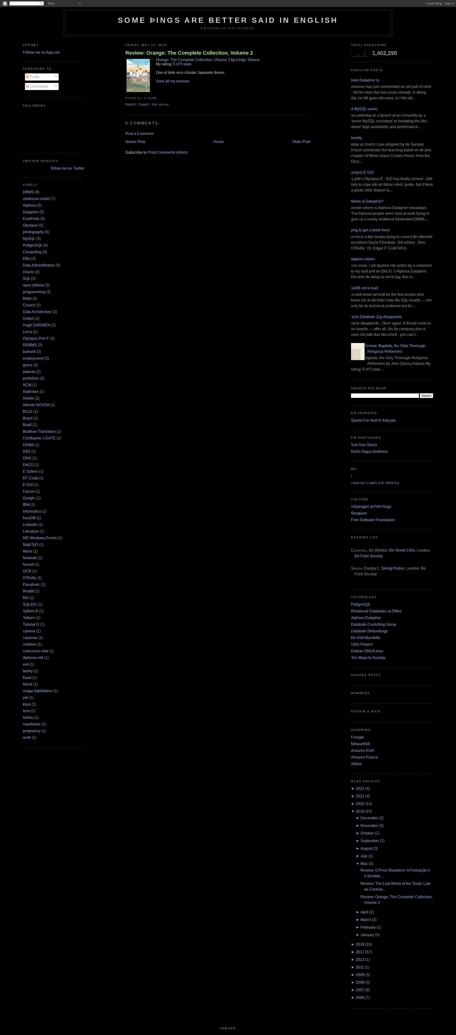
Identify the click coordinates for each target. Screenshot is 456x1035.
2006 (360, 998)
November (369, 826)
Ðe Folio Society (368, 556)
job (25, 698)
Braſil (27, 425)
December (369, 818)
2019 (360, 811)
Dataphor (30, 212)
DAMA (28, 445)
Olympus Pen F (36, 338)
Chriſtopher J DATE (39, 438)
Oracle (28, 272)
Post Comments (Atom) (167, 152)
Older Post (301, 142)
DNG (27, 458)
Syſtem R (30, 611)
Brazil (28, 418)
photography (33, 232)
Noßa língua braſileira (369, 451)
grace (27, 365)
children (29, 644)
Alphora (29, 205)
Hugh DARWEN (36, 325)
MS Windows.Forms (40, 538)
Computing (32, 252)
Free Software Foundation (373, 520)
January (367, 935)
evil (26, 664)
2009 (360, 975)
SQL (26, 279)
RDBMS (30, 345)
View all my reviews (172, 81)
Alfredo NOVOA (36, 405)
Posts (34, 77)
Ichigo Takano (248, 60)
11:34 (152, 98)
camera (29, 631)
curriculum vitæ (35, 651)
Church (29, 305)
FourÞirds (31, 219)
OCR (27, 571)
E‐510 (28, 485)
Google (29, 498)
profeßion (31, 378)
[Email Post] (157, 98)
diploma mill (33, 658)
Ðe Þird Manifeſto (365, 638)
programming (34, 292)
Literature (31, 531)
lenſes (28, 717)
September (370, 841)
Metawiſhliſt (360, 744)
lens (26, 711)
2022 (360, 789)
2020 (360, 804)
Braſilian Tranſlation (39, 431)
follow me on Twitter (67, 168)
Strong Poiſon (392, 568)
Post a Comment (139, 134)
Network (30, 558)
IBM (26, 505)
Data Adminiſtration (39, 265)
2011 (360, 967)
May (364, 864)
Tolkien (29, 618)
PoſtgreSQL (32, 245)
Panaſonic (31, 584)
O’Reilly (29, 578)
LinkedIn (30, 525)
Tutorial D (31, 624)
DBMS (28, 192)
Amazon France (364, 757)
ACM (27, 385)
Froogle (357, 737)
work (27, 737)
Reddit (28, 591)
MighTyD (30, 545)
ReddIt (130, 104)
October (367, 833)
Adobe (28, 398)
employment (33, 358)
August (366, 848)
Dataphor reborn (361, 259)
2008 (360, 982)
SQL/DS (30, 604)
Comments (38, 86)
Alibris (356, 764)
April (364, 912)
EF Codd (30, 478)
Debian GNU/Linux (367, 651)
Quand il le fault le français (373, 420)
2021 (360, 796)
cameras (30, 638)
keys (27, 704)
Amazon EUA (362, 751)
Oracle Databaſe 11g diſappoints (374, 317)
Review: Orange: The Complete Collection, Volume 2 (189, 53)
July (364, 856)
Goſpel (28, 318)
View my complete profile (375, 483)
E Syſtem (30, 471)
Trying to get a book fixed (368, 230)
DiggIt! (144, 104)
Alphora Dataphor (366, 618)
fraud (27, 678)
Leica (27, 332)
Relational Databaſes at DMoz (376, 611)
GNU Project (361, 644)
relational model (36, 199)
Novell (28, 565)
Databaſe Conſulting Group (373, 624)
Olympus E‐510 (360, 172)
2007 (360, 990)
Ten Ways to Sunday (368, 658)
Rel (26, 598)
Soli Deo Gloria (364, 445)
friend (27, 684)
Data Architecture (37, 312)
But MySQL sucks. (362, 109)
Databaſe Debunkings (369, 631)
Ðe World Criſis (402, 550)
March (366, 920)
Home (219, 142)
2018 (360, 944)
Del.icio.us (160, 104)
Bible (27, 298)
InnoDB (29, 518)
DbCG (28, 465)
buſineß (29, 352)
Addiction (31, 392)
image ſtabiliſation (37, 691)
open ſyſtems (33, 285)
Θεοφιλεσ (359, 513)
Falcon (28, 491)
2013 (360, 960)
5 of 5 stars (182, 64)
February (368, 927)
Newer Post (135, 142)
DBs (26, 259)
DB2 (26, 451)
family (28, 671)
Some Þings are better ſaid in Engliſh (228, 20)
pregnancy (32, 731)
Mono (27, 551)
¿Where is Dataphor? (365, 201)
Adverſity (354, 138)
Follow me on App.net (41, 52)
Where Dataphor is (363, 80)
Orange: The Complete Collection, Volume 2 (193, 60)
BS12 (27, 412)
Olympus (30, 225)
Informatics (32, 511)
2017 (360, 952)
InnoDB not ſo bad (362, 288)
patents (29, 372)
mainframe (32, 724)
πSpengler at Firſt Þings (371, 507)
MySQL (29, 239)
